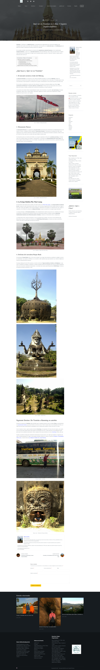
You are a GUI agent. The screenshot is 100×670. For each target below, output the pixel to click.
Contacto (69, 6)
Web (58, 568)
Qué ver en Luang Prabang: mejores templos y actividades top (72, 614)
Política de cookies (38, 658)
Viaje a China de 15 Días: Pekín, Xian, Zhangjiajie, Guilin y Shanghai (75, 176)
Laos (56, 20)
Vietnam (70, 128)
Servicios (33, 6)
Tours (26, 6)
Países (19, 6)
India (70, 120)
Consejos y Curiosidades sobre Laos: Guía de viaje (24, 615)
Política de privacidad (38, 656)
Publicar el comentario (36, 585)
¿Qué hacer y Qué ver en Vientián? (24, 59)
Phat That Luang (46, 204)
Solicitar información (73, 216)
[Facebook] (28, 1)
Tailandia (70, 126)
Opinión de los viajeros (51, 6)
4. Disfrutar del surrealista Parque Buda (25, 64)
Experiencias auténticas (38, 652)
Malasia (70, 125)
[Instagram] (31, 1)
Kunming (54, 432)
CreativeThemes (71, 668)
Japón (70, 122)
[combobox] (74, 86)
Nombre (32, 568)
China (70, 118)
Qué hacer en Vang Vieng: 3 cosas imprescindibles (47, 626)
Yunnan (70, 129)
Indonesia (70, 121)
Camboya (70, 117)
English (75, 6)
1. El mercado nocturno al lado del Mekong (25, 60)
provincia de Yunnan (22, 424)
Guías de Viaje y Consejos (39, 651)
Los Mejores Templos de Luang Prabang (37, 437)
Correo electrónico (47, 568)
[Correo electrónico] (34, 1)
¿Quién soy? (61, 6)
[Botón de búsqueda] (81, 86)
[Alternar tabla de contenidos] (35, 58)
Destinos (36, 649)
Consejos (41, 6)
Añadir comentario (34, 573)
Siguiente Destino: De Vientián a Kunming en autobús (27, 65)
